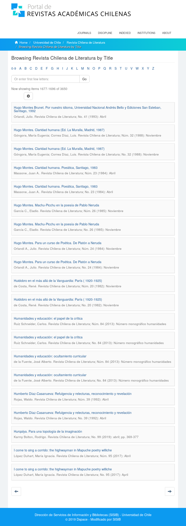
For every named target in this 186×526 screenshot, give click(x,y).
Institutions (146, 33)
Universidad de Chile (47, 42)
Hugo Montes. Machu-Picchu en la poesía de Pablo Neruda (56, 205)
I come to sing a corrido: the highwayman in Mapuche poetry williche (63, 450)
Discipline (105, 33)
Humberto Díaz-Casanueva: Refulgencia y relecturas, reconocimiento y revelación (73, 393)
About (166, 33)
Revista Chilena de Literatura (86, 42)
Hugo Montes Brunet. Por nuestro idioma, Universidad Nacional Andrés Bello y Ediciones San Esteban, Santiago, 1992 (87, 109)
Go (84, 79)
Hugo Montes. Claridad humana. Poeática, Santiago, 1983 (56, 167)
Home (23, 42)
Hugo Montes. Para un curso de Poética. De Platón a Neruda (57, 243)
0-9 (13, 68)
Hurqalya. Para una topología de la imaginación (48, 431)
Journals (84, 33)
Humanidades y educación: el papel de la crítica (48, 318)
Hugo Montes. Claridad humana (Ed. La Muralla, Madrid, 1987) (59, 129)
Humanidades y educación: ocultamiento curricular (50, 356)
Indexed (125, 33)
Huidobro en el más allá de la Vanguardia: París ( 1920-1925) (58, 280)
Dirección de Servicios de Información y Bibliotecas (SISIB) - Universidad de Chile (93, 514)
